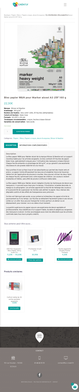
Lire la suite (14, 308)
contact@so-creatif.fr (66, 363)
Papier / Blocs (16, 15)
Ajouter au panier (23, 131)
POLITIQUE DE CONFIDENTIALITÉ (42, 382)
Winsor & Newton (57, 138)
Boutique (7, 15)
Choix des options (15, 259)
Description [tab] (11, 145)
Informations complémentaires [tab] (33, 145)
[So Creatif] (18, 4)
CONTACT (55, 382)
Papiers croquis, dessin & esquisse (33, 15)
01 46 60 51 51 (39, 363)
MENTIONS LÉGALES (26, 382)
